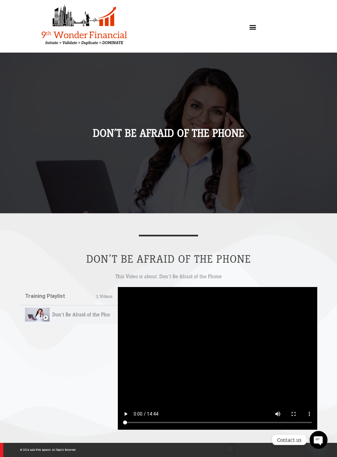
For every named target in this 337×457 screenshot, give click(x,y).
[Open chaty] (318, 440)
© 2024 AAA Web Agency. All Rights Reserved (48, 449)
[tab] (69, 314)
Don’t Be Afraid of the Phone (81, 314)
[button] (252, 27)
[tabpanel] (217, 358)
